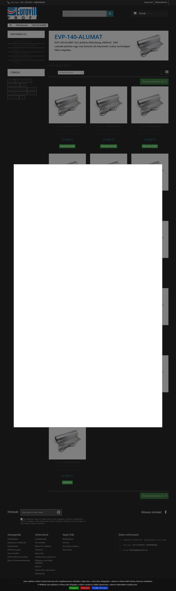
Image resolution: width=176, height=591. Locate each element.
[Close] (161, 429)
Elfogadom (74, 588)
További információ (99, 588)
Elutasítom (85, 588)
